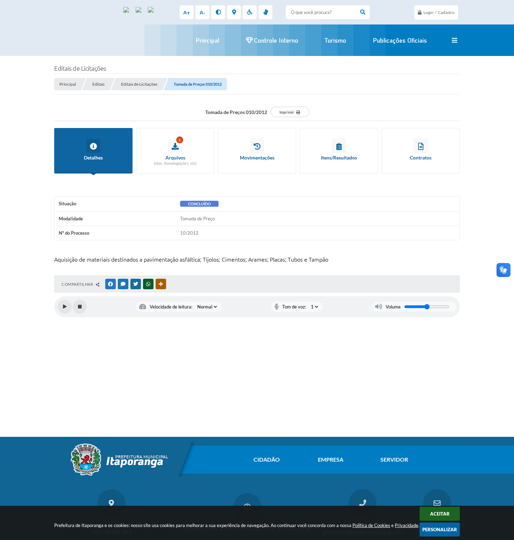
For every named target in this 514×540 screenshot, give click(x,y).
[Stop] (80, 307)
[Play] (65, 307)
